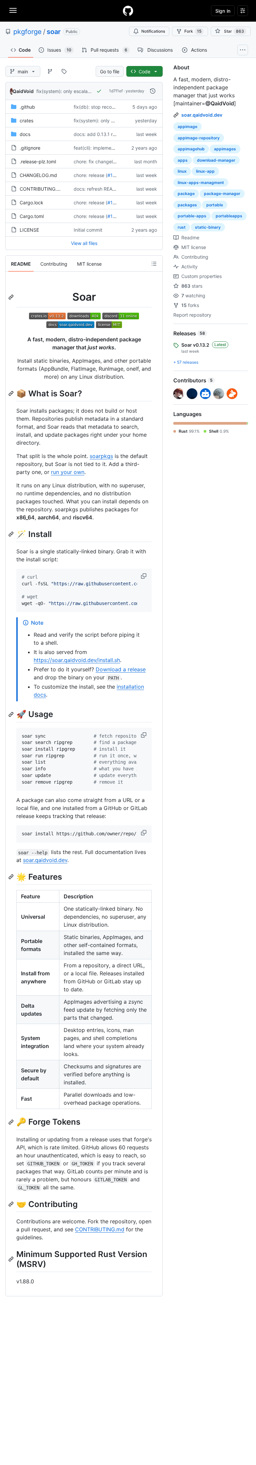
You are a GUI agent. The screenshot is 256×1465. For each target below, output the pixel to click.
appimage (187, 126)
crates (26, 120)
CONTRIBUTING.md (42, 189)
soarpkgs (101, 456)
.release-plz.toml (38, 161)
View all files (84, 243)
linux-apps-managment (201, 182)
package (186, 193)
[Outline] (154, 263)
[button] (144, 576)
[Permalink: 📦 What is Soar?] (11, 393)
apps (183, 160)
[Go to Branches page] (50, 71)
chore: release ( (90, 175)
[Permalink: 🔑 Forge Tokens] (11, 1122)
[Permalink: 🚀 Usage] (11, 714)
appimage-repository (199, 137)
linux (182, 171)
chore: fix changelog (96, 161)
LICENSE (29, 230)
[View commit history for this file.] (152, 91)
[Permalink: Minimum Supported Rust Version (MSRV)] (11, 1259)
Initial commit (88, 230)
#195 (113, 175)
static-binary (208, 227)
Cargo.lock (31, 202)
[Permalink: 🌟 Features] (11, 877)
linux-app (205, 171)
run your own (67, 472)
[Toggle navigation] (13, 10)
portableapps (229, 215)
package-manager (222, 193)
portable (214, 204)
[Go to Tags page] (64, 71)
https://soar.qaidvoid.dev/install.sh (77, 660)
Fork (192, 31)
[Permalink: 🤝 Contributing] (11, 1204)
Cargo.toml (32, 216)
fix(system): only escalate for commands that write (91, 91)
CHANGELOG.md (38, 175)
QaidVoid (23, 91)
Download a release (121, 669)
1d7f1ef (116, 90)
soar (54, 32)
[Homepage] (128, 10)
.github (27, 107)
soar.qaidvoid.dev (45, 860)
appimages (225, 148)
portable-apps (192, 215)
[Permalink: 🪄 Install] (11, 534)
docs (25, 134)
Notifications (153, 31)
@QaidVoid (219, 103)
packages (187, 204)
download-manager (216, 160)
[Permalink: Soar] (11, 297)
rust (182, 227)
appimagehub (191, 148)
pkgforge (27, 32)
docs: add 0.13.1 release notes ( (108, 134)
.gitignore (30, 148)
